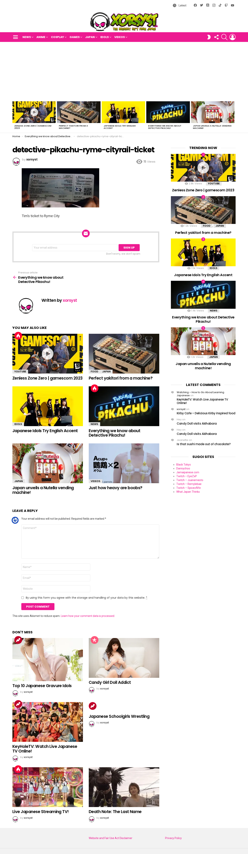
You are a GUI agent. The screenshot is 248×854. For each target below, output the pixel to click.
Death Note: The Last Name (115, 811)
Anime (40, 37)
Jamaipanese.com (187, 472)
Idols (104, 37)
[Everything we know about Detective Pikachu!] (168, 112)
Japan (90, 37)
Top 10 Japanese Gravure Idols (42, 685)
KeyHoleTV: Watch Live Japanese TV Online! (44, 749)
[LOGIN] (232, 37)
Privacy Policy (173, 838)
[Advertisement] (124, 71)
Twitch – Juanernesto (189, 480)
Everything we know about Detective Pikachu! (164, 127)
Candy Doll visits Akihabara (197, 423)
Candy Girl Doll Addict (110, 682)
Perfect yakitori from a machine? (73, 127)
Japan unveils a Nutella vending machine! (212, 127)
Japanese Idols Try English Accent (120, 127)
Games (75, 37)
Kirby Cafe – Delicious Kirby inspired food (206, 413)
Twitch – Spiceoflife (188, 487)
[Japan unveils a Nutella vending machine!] (212, 112)
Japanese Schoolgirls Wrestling (119, 716)
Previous (14, 116)
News (26, 37)
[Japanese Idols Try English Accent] (123, 112)
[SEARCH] (224, 37)
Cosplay (57, 37)
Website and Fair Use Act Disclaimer (110, 838)
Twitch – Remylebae (189, 484)
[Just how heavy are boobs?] (124, 463)
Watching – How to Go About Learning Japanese (200, 393)
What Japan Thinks (188, 491)
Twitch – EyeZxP (186, 476)
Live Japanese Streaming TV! (40, 811)
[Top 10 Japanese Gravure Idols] (47, 659)
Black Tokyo (183, 464)
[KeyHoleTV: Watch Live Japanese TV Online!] (47, 722)
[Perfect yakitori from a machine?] (78, 112)
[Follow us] (216, 37)
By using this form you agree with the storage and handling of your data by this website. (86, 597)
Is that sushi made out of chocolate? (204, 444)
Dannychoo (183, 468)
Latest (182, 5)
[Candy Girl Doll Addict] (124, 658)
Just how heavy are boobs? (115, 488)
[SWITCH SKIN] (209, 37)
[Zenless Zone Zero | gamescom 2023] (34, 112)
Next (234, 116)
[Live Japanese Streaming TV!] (47, 787)
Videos (119, 37)
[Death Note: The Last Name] (124, 787)
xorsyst (181, 409)
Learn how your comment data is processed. (88, 615)
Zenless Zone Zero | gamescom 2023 (32, 127)
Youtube (20, 371)
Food (94, 371)
